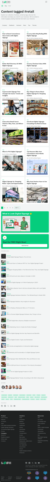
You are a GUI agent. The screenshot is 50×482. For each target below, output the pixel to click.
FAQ (39, 417)
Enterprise (21, 452)
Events (21, 435)
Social (7, 399)
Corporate (21, 423)
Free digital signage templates (8, 425)
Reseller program (5, 437)
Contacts (3, 441)
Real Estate (37, 397)
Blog (6, 5)
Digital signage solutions (25, 450)
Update (37, 399)
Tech (11, 399)
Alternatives (40, 431)
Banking (21, 421)
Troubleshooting (42, 433)
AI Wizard (3, 421)
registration (25, 245)
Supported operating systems (43, 441)
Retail (3, 399)
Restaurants (44, 397)
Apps (2, 423)
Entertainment (22, 443)
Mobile (31, 397)
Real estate (22, 437)
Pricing (3, 431)
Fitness (21, 427)
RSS (39, 435)
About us (3, 435)
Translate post (17, 399)
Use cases (40, 419)
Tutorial (32, 399)
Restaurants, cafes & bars (25, 441)
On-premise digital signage (7, 429)
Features (3, 419)
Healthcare (4, 397)
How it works (4, 417)
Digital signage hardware (7, 427)
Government (22, 447)
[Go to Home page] (6, 2)
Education (21, 431)
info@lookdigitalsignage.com (32, 469)
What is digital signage (43, 427)
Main (16, 397)
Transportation (25, 399)
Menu (28, 397)
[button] (46, 2)
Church (21, 448)
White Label (43, 399)
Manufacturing (21, 397)
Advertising (22, 429)
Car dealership (23, 445)
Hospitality (10, 397)
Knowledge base (42, 421)
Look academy (41, 423)
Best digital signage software (42, 437)
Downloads (40, 429)
